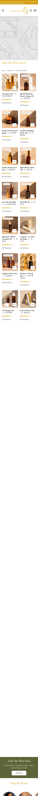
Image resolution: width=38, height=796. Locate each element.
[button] (30, 10)
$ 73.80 (13, 133)
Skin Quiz (19, 773)
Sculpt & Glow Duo (9, 273)
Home (3, 70)
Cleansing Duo (8, 310)
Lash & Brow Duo (27, 310)
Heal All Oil (25, 202)
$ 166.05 (9, 276)
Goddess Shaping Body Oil (27, 132)
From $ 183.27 (7, 96)
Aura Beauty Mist (9, 202)
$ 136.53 (12, 170)
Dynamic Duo (7, 94)
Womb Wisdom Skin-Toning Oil (27, 95)
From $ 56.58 (11, 204)
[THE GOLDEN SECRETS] (19, 10)
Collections (10, 70)
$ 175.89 (9, 313)
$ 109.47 (27, 98)
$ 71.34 (29, 170)
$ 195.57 (27, 313)
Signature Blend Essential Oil (8, 238)
